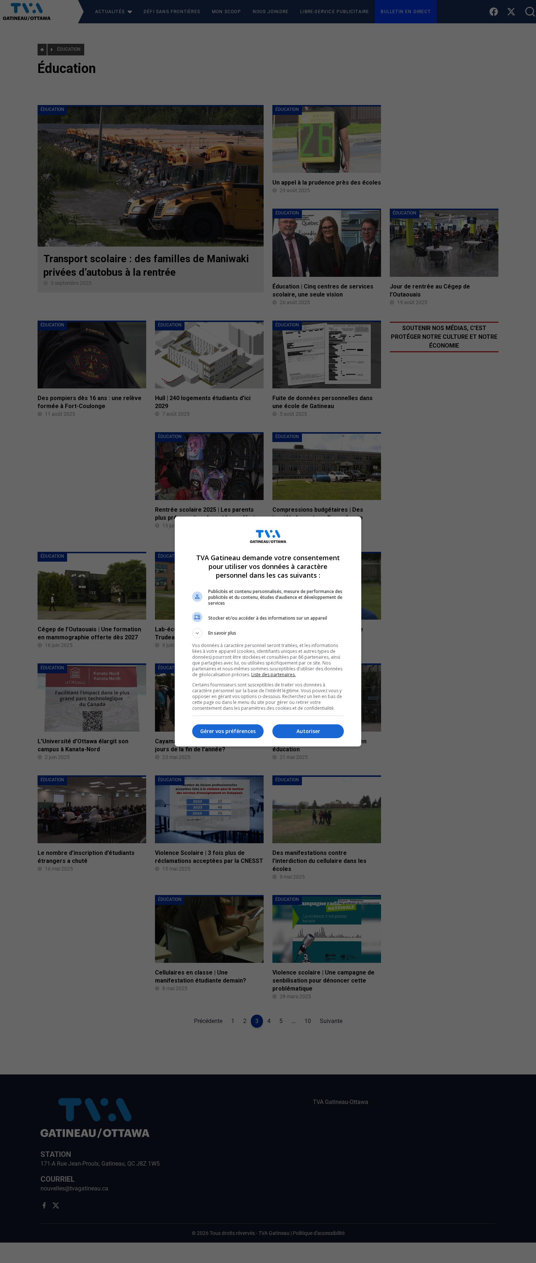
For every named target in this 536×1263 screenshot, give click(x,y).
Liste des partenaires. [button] (273, 674)
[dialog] (268, 631)
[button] (268, 633)
